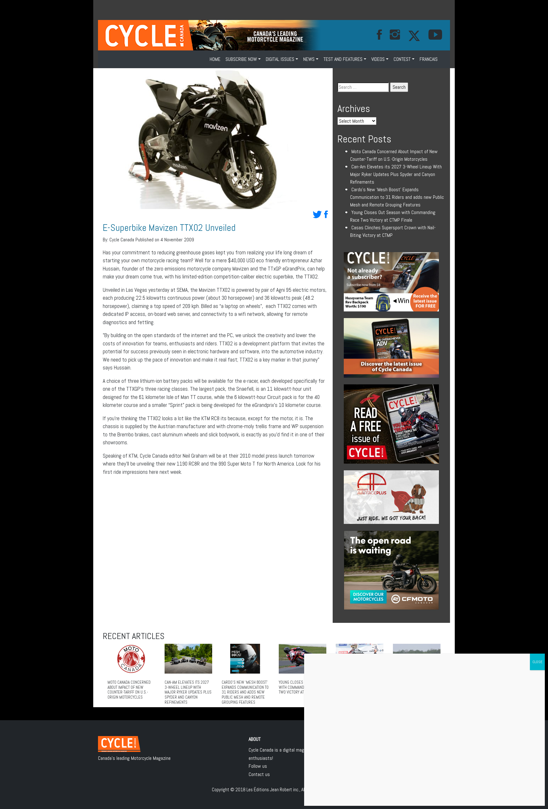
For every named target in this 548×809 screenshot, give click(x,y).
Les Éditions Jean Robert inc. (272, 789)
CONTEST (402, 59)
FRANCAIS (429, 59)
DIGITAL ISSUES (280, 59)
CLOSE (537, 661)
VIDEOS (378, 59)
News (309, 59)
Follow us (258, 766)
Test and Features (342, 59)
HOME (215, 59)
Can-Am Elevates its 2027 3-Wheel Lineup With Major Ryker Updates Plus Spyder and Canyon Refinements (396, 174)
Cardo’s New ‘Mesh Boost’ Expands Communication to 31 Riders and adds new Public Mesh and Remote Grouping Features (397, 197)
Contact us (259, 774)
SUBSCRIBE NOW (241, 59)
